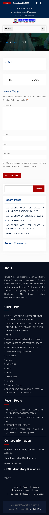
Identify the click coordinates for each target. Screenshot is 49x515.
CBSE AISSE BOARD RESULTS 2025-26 (23, 347)
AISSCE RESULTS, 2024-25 (18, 220)
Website (6, 153)
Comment (24, 105)
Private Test (11, 376)
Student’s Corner (14, 385)
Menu (10, 28)
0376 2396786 (25, 8)
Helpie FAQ (11, 364)
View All (7, 477)
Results (9, 381)
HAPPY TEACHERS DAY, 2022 (19, 233)
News (8, 372)
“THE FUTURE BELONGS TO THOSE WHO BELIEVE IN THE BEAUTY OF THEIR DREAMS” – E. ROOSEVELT (24, 327)
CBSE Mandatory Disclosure (18, 351)
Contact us (11, 355)
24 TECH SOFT (36, 509)
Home (8, 368)
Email (24, 144)
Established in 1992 (21, 3)
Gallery (9, 360)
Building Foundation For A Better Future (24, 339)
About (9, 334)
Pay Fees (14, 494)
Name (24, 134)
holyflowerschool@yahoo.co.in (25, 12)
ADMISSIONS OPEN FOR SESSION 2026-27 (25, 216)
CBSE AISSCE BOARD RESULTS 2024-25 (24, 343)
